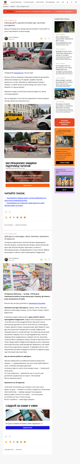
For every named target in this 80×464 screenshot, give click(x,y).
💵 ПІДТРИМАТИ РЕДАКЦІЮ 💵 (63, 11)
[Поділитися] (45, 38)
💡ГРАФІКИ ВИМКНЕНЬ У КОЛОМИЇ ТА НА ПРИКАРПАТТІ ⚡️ (34, 11)
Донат (64, 190)
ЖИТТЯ (58, 2)
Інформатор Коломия (37, 303)
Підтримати (28, 185)
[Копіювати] (49, 38)
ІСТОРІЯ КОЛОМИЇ (29, 2)
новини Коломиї (20, 225)
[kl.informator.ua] (5, 2)
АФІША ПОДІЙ (64, 163)
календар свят (9, 449)
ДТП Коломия (8, 225)
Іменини (19, 449)
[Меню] (76, 2)
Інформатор (18, 73)
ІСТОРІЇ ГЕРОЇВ (40, 2)
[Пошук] (71, 2)
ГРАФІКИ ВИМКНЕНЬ (16, 2)
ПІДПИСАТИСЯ (27, 428)
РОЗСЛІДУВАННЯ (50, 2)
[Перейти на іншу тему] (67, 2)
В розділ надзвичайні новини (64, 122)
